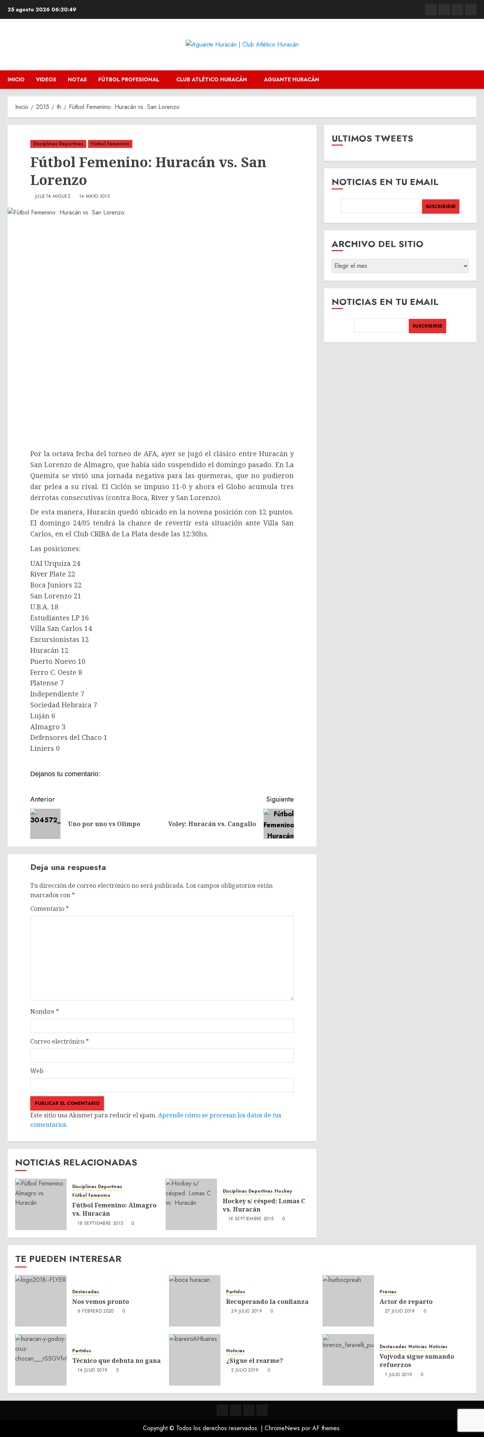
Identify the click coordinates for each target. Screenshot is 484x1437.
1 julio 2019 (398, 1375)
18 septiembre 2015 (100, 1224)
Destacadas (85, 1292)
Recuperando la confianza (267, 1301)
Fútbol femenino (110, 143)
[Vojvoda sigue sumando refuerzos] (348, 1360)
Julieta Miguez (52, 197)
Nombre (44, 1011)
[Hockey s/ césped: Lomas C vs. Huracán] (191, 1204)
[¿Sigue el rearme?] (194, 1360)
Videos (46, 79)
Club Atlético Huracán (211, 79)
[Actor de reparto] (348, 1301)
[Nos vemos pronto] (41, 1301)
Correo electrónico (59, 1041)
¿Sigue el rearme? (254, 1360)
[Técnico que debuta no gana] (41, 1360)
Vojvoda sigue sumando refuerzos (417, 1360)
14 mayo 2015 (94, 197)
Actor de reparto (406, 1301)
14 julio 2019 (93, 1370)
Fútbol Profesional (128, 79)
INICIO (16, 79)
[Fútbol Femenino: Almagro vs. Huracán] (41, 1204)
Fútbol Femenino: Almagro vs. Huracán (114, 1209)
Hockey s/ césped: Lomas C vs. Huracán (264, 1205)
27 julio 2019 (400, 1311)
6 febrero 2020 (96, 1311)
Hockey (283, 1191)
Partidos (235, 1292)
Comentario (49, 908)
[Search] (471, 79)
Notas (77, 79)
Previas (388, 1292)
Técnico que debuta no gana (116, 1360)
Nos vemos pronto (100, 1301)
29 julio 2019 (246, 1311)
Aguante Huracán (291, 79)
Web (36, 1071)
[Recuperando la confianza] (194, 1301)
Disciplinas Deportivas (58, 143)
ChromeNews (282, 1428)
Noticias (235, 1351)
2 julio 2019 (245, 1370)
